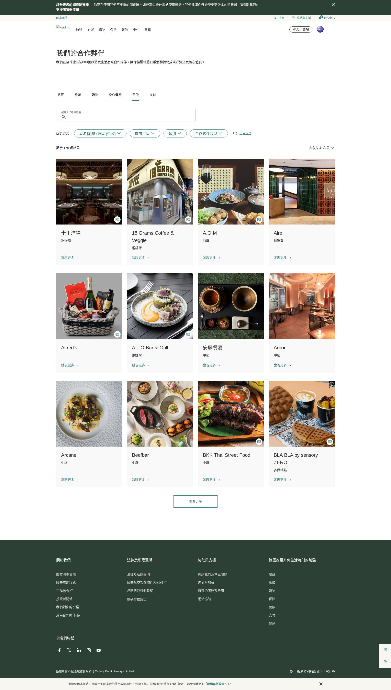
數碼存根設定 (137, 599)
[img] (333, 4)
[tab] (60, 95)
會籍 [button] (147, 30)
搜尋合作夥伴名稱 (71, 112)
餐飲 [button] (125, 30)
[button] (70, 257)
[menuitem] (100, 133)
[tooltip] (117, 219)
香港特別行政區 (308, 671)
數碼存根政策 (215, 684)
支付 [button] (136, 30)
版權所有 (62, 671)
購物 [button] (102, 30)
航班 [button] (79, 30)
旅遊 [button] (90, 30)
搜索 (281, 18)
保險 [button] (113, 30)
